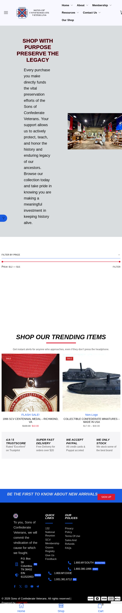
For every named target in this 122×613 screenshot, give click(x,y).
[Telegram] (37, 586)
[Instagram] (26, 586)
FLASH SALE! (30, 414)
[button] (3, 218)
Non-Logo (91, 414)
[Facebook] (15, 586)
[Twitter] (20, 586)
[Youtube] (32, 586)
